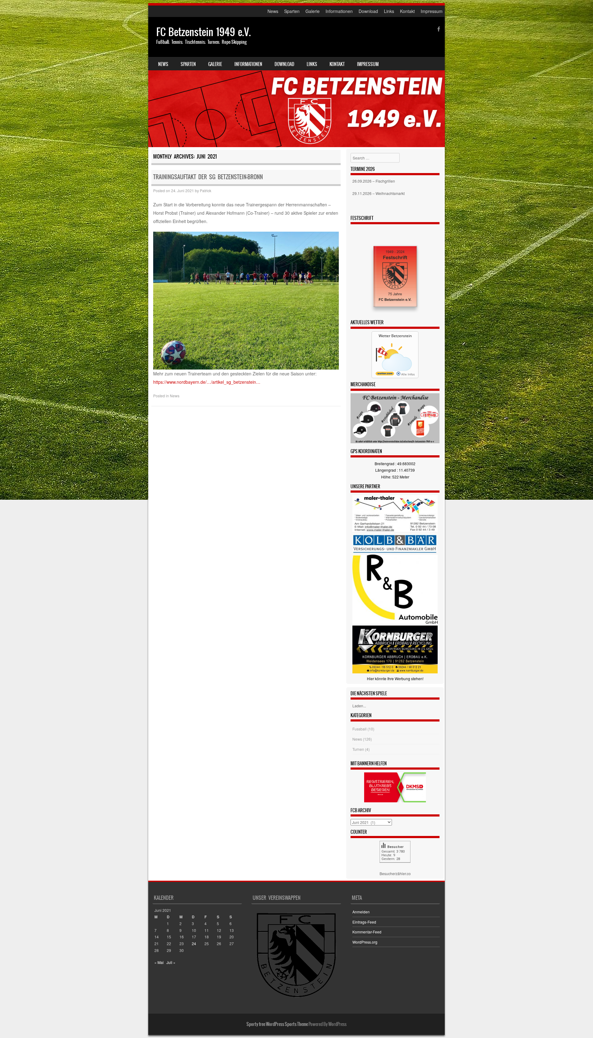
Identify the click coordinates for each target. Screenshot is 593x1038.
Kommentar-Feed (366, 931)
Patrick (205, 190)
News (272, 11)
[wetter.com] (385, 374)
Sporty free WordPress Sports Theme (277, 1024)
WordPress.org (364, 942)
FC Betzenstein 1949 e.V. (203, 31)
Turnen (358, 749)
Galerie (312, 11)
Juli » (170, 962)
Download (368, 11)
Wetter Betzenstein (395, 335)
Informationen (339, 11)
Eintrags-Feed (364, 921)
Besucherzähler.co (395, 873)
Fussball (359, 728)
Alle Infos (407, 374)
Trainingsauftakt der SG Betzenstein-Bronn (208, 177)
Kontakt (407, 11)
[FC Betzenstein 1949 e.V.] (296, 82)
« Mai (159, 962)
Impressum (432, 11)
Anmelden (361, 911)
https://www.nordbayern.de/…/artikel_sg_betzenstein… (206, 382)
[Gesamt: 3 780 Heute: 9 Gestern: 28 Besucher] (395, 867)
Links (389, 11)
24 (194, 943)
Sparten (292, 11)
